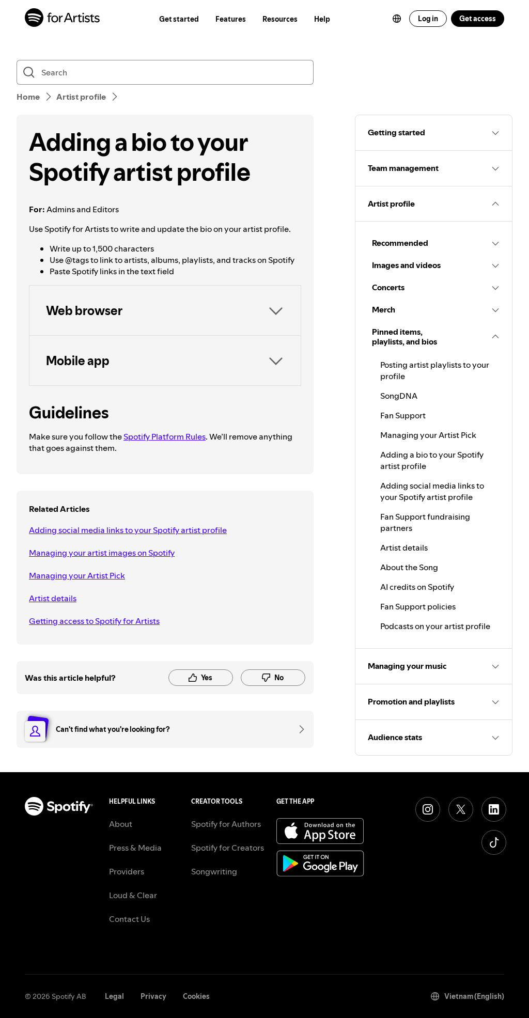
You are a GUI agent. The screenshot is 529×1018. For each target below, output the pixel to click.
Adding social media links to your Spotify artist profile (128, 530)
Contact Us (129, 919)
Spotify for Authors (226, 823)
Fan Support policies (418, 606)
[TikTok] (493, 842)
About (120, 823)
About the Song (409, 567)
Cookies (196, 996)
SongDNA (398, 395)
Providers (126, 871)
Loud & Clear (133, 895)
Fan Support (403, 415)
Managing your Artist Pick (77, 575)
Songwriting (214, 871)
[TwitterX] (460, 809)
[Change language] (396, 18)
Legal (114, 996)
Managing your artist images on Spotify (102, 552)
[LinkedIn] (493, 809)
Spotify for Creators (227, 847)
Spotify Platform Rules (164, 436)
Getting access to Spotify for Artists (94, 621)
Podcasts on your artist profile (435, 626)
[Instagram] (427, 809)
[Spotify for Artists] (63, 18)
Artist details (52, 598)
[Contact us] (298, 729)
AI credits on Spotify (417, 586)
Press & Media (135, 847)
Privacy (153, 996)
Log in (428, 18)
